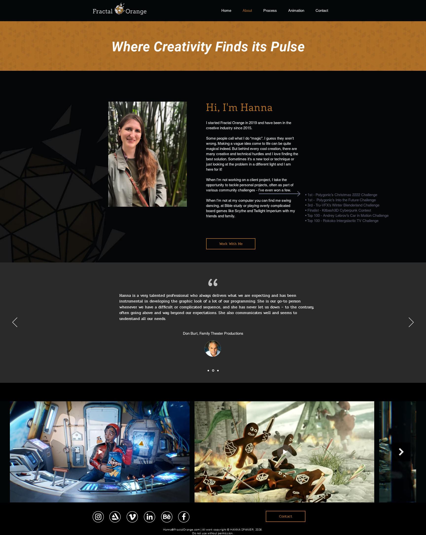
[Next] (411, 322)
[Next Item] (401, 452)
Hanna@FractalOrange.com (181, 529)
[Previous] (14, 322)
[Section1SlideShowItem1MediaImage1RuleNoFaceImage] (208, 370)
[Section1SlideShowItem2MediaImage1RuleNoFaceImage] (213, 370)
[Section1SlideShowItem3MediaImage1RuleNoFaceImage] (218, 370)
